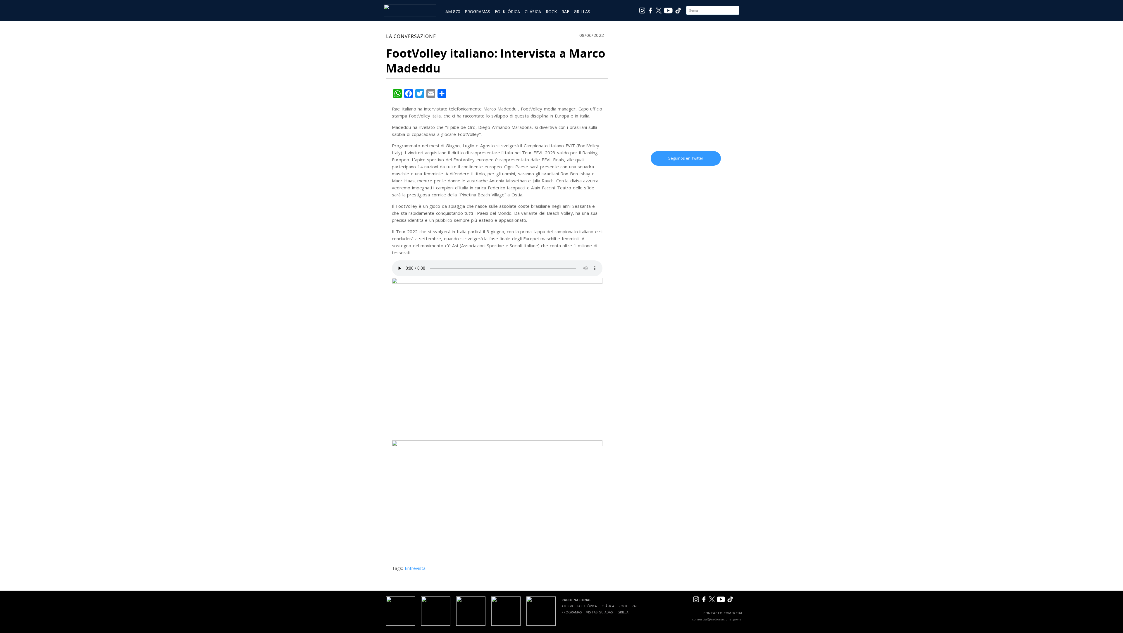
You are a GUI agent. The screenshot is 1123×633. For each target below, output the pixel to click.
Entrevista (415, 568)
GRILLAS (582, 11)
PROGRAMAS (477, 11)
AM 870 (452, 11)
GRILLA (622, 612)
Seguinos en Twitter (685, 158)
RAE (565, 11)
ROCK (551, 11)
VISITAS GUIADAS (599, 612)
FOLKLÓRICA (507, 11)
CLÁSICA (533, 11)
